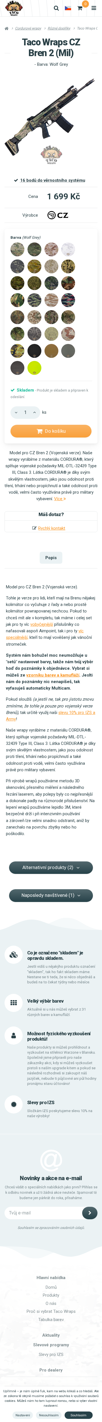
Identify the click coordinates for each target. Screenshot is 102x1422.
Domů (51, 1287)
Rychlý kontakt (51, 528)
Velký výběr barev (45, 1001)
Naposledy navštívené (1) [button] (48, 895)
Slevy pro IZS (51, 1354)
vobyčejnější (41, 624)
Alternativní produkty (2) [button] (47, 867)
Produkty (51, 1295)
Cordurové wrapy (28, 28)
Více (58, 498)
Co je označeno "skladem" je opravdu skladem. (55, 955)
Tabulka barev (51, 1319)
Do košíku (55, 431)
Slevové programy (51, 1344)
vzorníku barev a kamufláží (52, 675)
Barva (25, 237)
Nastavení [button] (23, 1415)
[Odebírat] (89, 1213)
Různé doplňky (59, 28)
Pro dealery (51, 1370)
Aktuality (51, 1335)
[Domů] (14, 8)
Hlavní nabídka (51, 1277)
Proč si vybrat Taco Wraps (51, 1311)
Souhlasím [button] (78, 1415)
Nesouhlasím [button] (49, 1415)
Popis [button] (51, 557)
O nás (51, 1303)
